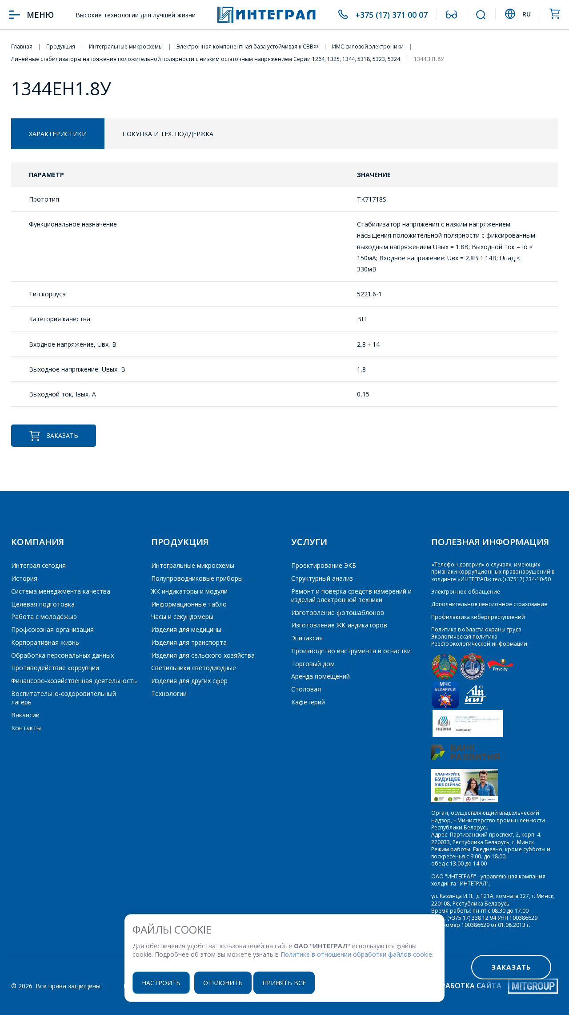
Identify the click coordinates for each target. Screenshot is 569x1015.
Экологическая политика (464, 636)
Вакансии (25, 715)
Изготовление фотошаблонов (337, 612)
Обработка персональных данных (62, 655)
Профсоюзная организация (52, 629)
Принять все (284, 982)
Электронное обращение (465, 591)
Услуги (309, 542)
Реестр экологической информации (479, 643)
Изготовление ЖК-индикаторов (339, 625)
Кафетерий (308, 702)
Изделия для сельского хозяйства (203, 655)
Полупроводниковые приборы (197, 578)
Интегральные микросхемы (192, 565)
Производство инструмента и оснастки (351, 651)
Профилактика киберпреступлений (478, 617)
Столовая (306, 689)
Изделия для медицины (186, 629)
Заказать (62, 435)
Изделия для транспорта (189, 642)
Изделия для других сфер (189, 680)
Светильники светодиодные (193, 667)
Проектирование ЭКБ (323, 565)
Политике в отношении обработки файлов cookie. (356, 954)
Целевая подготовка (43, 604)
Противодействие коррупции (55, 667)
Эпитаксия (307, 638)
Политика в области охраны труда (476, 629)
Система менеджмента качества (60, 591)
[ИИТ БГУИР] (475, 706)
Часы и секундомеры (182, 616)
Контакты (26, 728)
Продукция (179, 542)
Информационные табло (189, 604)
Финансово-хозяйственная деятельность (74, 680)
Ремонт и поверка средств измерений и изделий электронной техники (351, 595)
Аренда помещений (320, 676)
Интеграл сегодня (38, 565)
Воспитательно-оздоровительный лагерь (63, 697)
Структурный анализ (322, 578)
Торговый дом (313, 663)
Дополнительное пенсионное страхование (489, 604)
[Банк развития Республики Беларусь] (465, 758)
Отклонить (223, 982)
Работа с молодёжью (44, 616)
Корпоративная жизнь (45, 642)
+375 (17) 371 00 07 (391, 14)
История (24, 578)
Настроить (161, 982)
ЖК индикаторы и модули (189, 591)
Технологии (169, 693)
